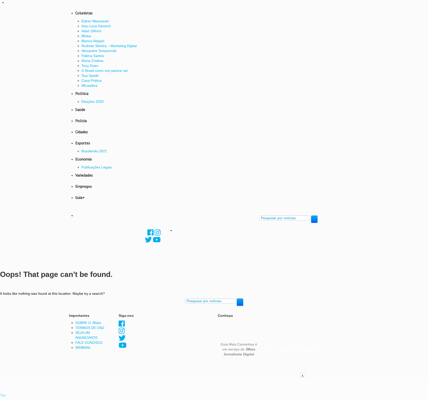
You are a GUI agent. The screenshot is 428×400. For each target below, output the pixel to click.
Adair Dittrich (91, 31)
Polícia (81, 120)
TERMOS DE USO (89, 328)
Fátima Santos (92, 56)
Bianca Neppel (92, 41)
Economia (83, 159)
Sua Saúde (90, 76)
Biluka (86, 36)
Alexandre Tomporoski (98, 51)
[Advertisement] (214, 389)
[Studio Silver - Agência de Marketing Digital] (297, 371)
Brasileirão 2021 (94, 151)
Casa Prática (91, 80)
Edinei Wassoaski (95, 21)
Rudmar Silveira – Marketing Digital (109, 46)
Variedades (84, 175)
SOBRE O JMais (88, 323)
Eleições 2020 (92, 102)
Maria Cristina (92, 61)
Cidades (81, 131)
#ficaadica (89, 85)
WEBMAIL (83, 347)
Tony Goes (89, 66)
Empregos (83, 186)
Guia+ (80, 197)
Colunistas (84, 12)
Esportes (82, 142)
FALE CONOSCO (89, 343)
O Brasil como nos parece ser (104, 71)
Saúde (80, 109)
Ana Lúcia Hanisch (96, 26)
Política (81, 93)
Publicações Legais (96, 167)
